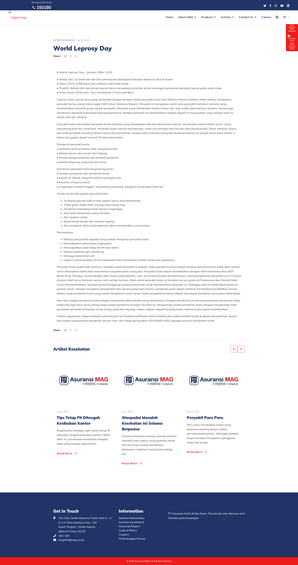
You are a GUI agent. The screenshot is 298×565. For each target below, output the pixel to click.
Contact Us (246, 17)
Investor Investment (131, 522)
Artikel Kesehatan (63, 40)
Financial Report (129, 526)
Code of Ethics (128, 530)
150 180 (63, 535)
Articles (226, 17)
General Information (131, 518)
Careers (266, 17)
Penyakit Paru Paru (205, 417)
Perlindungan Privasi (132, 538)
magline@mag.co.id (71, 540)
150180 (44, 7)
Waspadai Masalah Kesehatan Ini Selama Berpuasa (142, 423)
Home (169, 17)
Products (207, 17)
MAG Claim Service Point (292, 46)
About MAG (185, 17)
